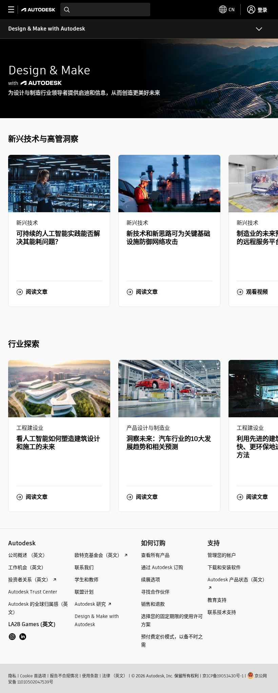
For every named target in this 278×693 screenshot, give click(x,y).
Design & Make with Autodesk (46, 29)
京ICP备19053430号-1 (222, 676)
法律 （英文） (114, 676)
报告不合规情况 (64, 676)
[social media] (17, 637)
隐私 (12, 676)
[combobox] (105, 9)
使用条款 (90, 676)
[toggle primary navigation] (14, 9)
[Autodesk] (39, 9)
